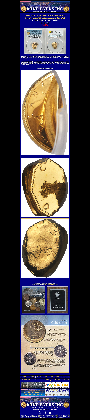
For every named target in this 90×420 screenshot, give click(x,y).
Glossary (47, 380)
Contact (65, 377)
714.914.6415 (53, 409)
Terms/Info (26, 380)
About (57, 380)
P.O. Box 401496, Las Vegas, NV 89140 (45, 408)
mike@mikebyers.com (40, 409)
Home (66, 380)
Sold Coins (42, 377)
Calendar (54, 377)
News (37, 380)
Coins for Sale (27, 377)
